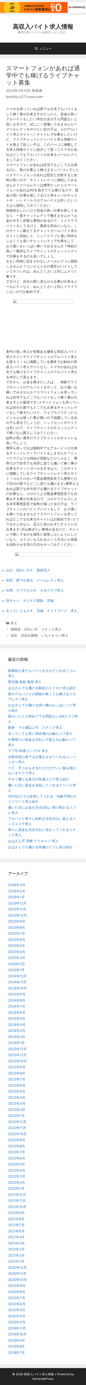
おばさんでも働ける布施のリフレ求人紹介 (40, 847)
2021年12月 (17, 1195)
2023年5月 (16, 1091)
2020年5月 (16, 1310)
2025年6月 (16, 940)
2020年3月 (16, 1322)
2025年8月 (16, 928)
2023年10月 (17, 1061)
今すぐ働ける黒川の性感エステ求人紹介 (38, 779)
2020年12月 (17, 1268)
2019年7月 (16, 1353)
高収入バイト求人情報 (43, 26)
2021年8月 (16, 1219)
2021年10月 (17, 1207)
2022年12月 (17, 1122)
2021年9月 (16, 1213)
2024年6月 (16, 1013)
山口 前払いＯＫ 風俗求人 (28, 570)
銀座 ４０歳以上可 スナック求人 (35, 727)
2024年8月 (16, 1000)
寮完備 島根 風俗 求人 (25, 682)
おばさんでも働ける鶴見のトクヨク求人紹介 (42, 688)
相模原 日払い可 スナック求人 (36, 629)
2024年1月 (16, 1043)
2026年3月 (16, 885)
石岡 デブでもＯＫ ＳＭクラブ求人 (35, 590)
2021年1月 (16, 1261)
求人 (14, 623)
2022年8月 (16, 1146)
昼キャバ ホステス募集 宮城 (30, 601)
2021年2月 (16, 1255)
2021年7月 (16, 1225)
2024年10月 (17, 988)
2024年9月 (16, 994)
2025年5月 (16, 946)
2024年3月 (16, 1031)
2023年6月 (16, 1085)
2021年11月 (17, 1201)
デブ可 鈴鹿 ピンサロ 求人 (28, 751)
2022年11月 (17, 1128)
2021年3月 (16, 1249)
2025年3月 (16, 958)
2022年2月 (16, 1183)
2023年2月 (16, 1110)
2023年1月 (16, 1116)
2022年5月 (16, 1164)
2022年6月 (16, 1158)
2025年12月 (17, 903)
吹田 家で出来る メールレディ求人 (35, 580)
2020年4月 (16, 1316)
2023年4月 (16, 1098)
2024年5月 (16, 1018)
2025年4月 (16, 952)
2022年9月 (16, 1140)
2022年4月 (16, 1170)
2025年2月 (16, 964)
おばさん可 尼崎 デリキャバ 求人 (33, 841)
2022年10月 (17, 1134)
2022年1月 (16, 1188)
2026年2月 (16, 891)
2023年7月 (16, 1079)
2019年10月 (17, 1334)
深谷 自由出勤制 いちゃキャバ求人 (39, 635)
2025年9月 (16, 921)
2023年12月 (17, 1049)
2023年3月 (16, 1103)
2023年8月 (16, 1073)
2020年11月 (17, 1274)
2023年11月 (17, 1055)
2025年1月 (16, 970)
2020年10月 (17, 1280)
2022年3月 (16, 1176)
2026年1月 (16, 897)
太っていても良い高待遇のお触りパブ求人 (40, 734)
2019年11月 (17, 1328)
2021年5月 (16, 1237)
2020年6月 (16, 1304)
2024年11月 (17, 982)
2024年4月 (16, 1025)
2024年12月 (17, 976)
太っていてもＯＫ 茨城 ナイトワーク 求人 (41, 611)
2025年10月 (17, 915)
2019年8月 (16, 1346)
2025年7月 (16, 933)
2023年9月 (16, 1067)
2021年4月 (16, 1243)
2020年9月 (16, 1286)
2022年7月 (16, 1152)
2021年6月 (16, 1231)
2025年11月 (17, 909)
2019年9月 (16, 1340)
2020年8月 (16, 1292)
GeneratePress (43, 1379)
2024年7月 (16, 1006)
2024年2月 (16, 1037)
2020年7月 (16, 1298)
